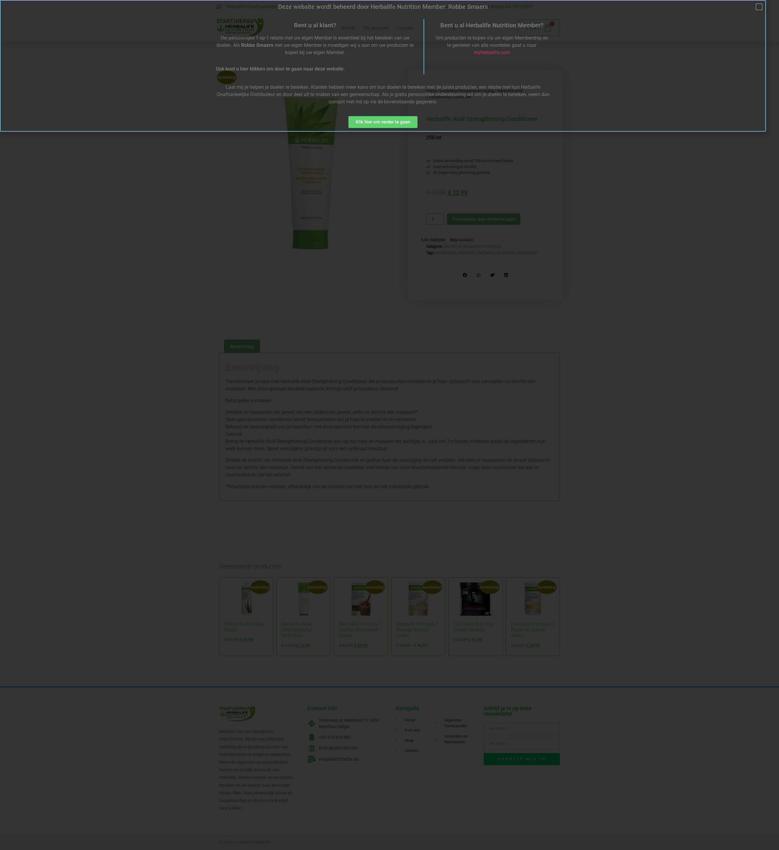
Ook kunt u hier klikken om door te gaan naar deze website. (280, 69)
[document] (389, 425)
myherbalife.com (492, 52)
